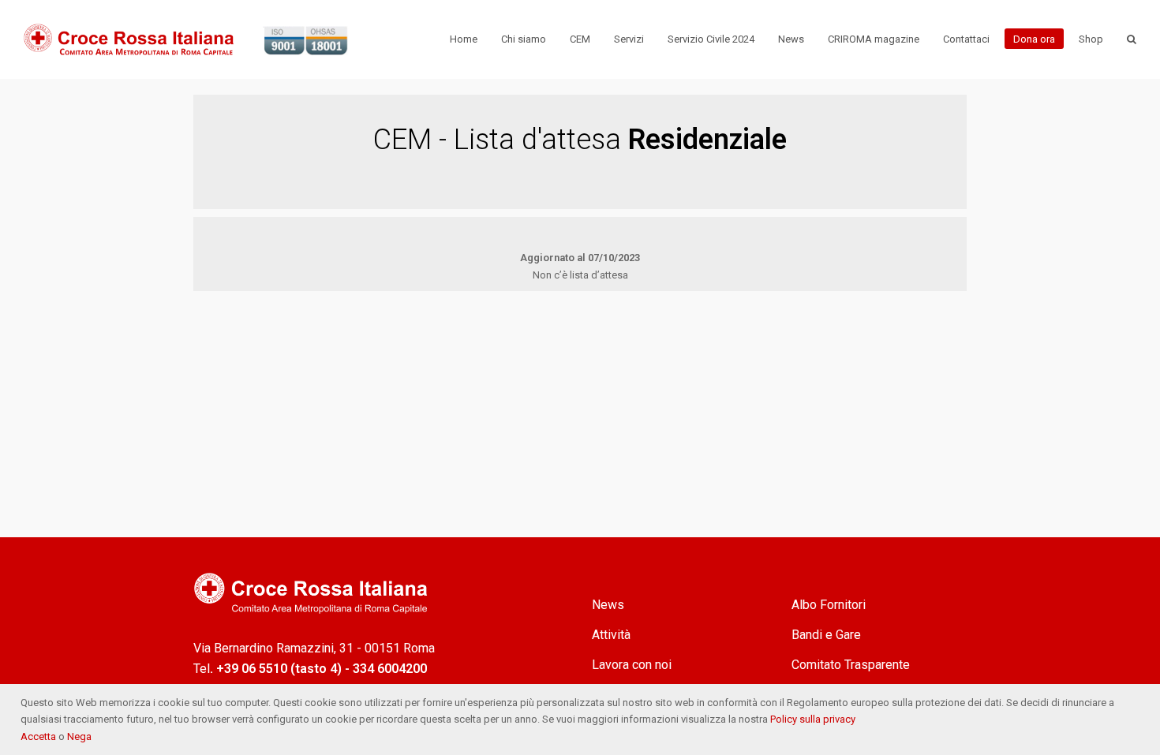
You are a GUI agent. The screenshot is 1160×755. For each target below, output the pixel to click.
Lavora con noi (632, 664)
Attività (611, 634)
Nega (79, 736)
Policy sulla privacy (812, 719)
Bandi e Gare (826, 634)
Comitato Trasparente (850, 664)
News (608, 604)
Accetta (39, 736)
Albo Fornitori (828, 604)
